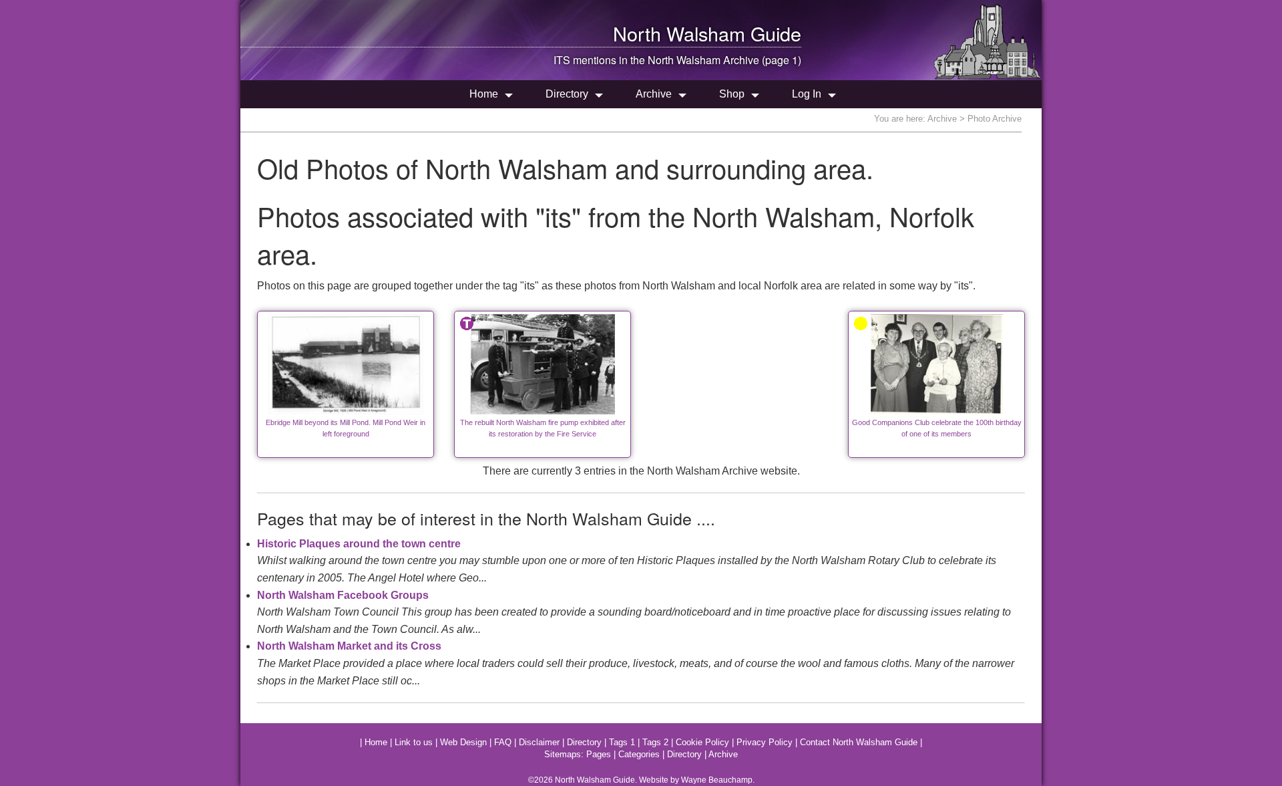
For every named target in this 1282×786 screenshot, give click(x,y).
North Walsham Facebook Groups (343, 595)
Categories (639, 754)
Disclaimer (539, 742)
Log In (806, 94)
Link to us (414, 742)
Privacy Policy (764, 742)
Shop (731, 94)
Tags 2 (655, 742)
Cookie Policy (702, 742)
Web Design (463, 742)
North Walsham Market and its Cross (349, 646)
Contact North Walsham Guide (858, 742)
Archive (654, 94)
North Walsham (679, 33)
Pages (598, 754)
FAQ (502, 742)
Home (483, 94)
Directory (567, 94)
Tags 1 (622, 742)
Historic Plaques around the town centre (359, 543)
